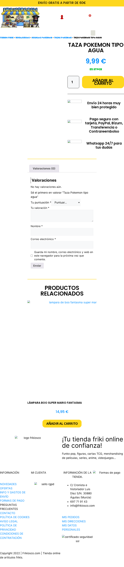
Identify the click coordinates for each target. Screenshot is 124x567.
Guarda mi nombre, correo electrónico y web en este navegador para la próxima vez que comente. (63, 255)
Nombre (37, 226)
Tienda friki (7, 38)
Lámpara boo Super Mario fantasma (54, 403)
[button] (93, 33)
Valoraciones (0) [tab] (44, 168)
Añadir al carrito (103, 82)
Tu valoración (40, 207)
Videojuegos (23, 38)
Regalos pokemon (42, 38)
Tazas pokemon (63, 38)
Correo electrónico (43, 239)
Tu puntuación (41, 202)
